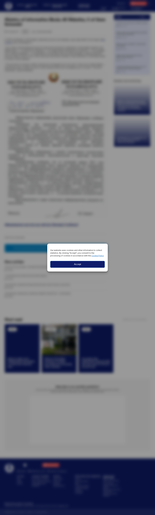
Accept (77, 264)
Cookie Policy (97, 256)
